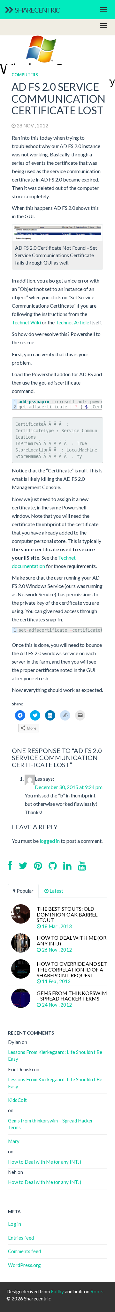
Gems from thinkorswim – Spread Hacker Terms (50, 1124)
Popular (25, 891)
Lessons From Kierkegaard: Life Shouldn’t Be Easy (55, 1055)
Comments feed (24, 1251)
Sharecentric (37, 9)
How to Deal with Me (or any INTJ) (44, 1162)
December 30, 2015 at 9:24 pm (69, 787)
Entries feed (21, 1238)
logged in (50, 841)
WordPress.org (24, 1265)
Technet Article (72, 322)
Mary (13, 1141)
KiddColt (17, 1100)
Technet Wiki (26, 322)
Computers (25, 74)
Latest (56, 891)
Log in (14, 1224)
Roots (96, 1291)
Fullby (57, 1291)
